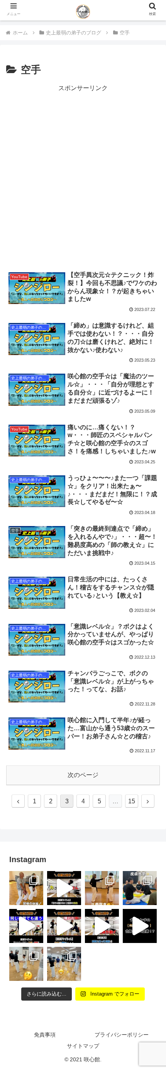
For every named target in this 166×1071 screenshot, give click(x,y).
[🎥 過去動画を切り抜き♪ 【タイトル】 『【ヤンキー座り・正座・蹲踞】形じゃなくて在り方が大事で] (26, 926)
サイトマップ (83, 1046)
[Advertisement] (83, 177)
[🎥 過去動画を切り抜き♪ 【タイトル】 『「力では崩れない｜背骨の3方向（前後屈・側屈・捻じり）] (64, 888)
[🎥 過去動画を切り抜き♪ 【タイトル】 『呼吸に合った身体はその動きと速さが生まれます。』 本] (102, 926)
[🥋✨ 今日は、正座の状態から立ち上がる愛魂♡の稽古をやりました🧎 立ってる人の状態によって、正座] (26, 964)
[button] (150, 1018)
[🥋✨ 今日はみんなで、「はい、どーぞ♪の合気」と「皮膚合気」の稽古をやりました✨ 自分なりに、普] (140, 888)
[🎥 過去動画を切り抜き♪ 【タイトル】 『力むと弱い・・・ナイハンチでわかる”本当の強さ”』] (64, 926)
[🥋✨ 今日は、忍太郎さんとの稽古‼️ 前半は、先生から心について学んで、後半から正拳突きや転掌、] (102, 888)
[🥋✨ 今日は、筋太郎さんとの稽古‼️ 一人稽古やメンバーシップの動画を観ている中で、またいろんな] (26, 888)
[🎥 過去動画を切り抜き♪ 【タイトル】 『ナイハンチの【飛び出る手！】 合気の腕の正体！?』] (140, 926)
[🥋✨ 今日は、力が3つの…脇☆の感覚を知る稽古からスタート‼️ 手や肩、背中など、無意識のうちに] (64, 964)
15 (131, 801)
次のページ (83, 775)
